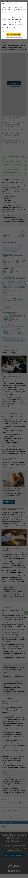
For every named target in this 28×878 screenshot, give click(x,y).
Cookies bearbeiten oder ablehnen (14, 37)
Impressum (4, 31)
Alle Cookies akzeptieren (13, 34)
